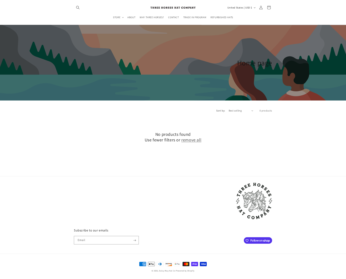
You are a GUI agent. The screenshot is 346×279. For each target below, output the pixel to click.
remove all (191, 140)
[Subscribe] (135, 240)
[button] (78, 8)
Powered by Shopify (185, 270)
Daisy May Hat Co (167, 270)
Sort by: (220, 110)
